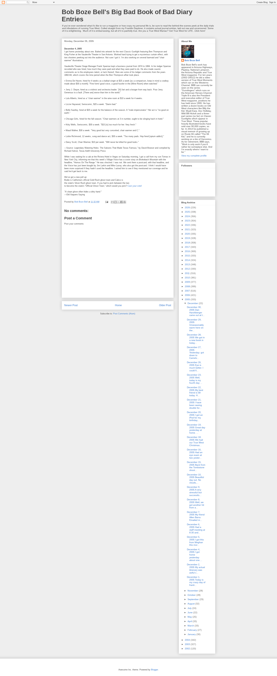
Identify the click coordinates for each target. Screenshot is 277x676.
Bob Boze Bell (192, 60)
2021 (188, 229)
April (190, 621)
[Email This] (112, 202)
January (192, 634)
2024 (188, 216)
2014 (188, 260)
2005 (188, 299)
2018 (188, 242)
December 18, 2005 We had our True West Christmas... (195, 441)
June (190, 612)
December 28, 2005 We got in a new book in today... (196, 338)
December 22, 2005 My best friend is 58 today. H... (195, 391)
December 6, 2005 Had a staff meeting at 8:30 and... (196, 528)
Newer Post (71, 305)
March (191, 625)
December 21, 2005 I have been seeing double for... (194, 403)
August (191, 603)
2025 (188, 212)
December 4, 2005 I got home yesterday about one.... (194, 554)
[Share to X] (118, 202)
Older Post (165, 305)
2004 (188, 640)
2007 (188, 290)
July (190, 608)
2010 (188, 277)
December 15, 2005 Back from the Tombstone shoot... (196, 466)
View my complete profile (194, 155)
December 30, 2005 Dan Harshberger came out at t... (196, 311)
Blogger (154, 669)
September (193, 599)
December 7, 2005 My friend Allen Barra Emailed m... (196, 516)
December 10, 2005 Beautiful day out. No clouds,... (195, 478)
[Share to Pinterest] (124, 202)
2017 (188, 247)
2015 (188, 255)
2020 (188, 234)
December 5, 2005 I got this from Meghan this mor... (195, 541)
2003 (188, 644)
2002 (188, 648)
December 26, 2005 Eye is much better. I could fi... (195, 366)
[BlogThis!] (115, 202)
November (193, 590)
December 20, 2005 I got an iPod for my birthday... (195, 416)
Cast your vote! (135, 186)
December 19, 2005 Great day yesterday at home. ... (196, 428)
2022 (188, 225)
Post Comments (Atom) (124, 313)
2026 (188, 207)
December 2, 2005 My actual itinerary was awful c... (196, 568)
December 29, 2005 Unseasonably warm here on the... (195, 325)
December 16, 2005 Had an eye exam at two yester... (194, 453)
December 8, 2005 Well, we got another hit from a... (195, 503)
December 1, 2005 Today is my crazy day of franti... (196, 581)
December (193, 303)
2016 (188, 251)
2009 (188, 282)
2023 (188, 220)
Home (118, 305)
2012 (188, 268)
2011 (187, 273)
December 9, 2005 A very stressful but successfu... (194, 491)
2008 (188, 286)
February (192, 630)
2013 (188, 264)
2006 (188, 295)
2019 (188, 238)
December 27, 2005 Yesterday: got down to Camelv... (195, 352)
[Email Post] (106, 202)
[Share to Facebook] (121, 202)
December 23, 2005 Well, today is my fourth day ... (194, 379)
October (192, 595)
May (190, 617)
